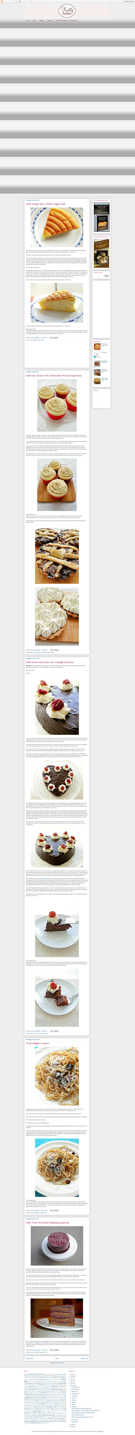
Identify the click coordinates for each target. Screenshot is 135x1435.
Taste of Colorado (42, 1418)
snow (56, 1415)
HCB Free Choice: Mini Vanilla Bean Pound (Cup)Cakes (53, 375)
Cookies (53, 1386)
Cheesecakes (29, 1383)
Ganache (42, 1033)
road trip (49, 1412)
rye (64, 1412)
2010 (72, 1424)
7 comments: (44, 1350)
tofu (58, 1418)
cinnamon (41, 1384)
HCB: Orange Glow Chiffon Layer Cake (45, 204)
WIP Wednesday (33, 1423)
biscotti (30, 1377)
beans (52, 1375)
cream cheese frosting (49, 1388)
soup (60, 1415)
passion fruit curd (45, 1405)
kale (65, 1395)
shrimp (29, 1415)
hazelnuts (31, 1395)
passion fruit (37, 1405)
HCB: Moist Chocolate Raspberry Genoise (47, 1222)
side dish (34, 1415)
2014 (72, 1379)
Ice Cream (60, 1395)
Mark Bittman (28, 1400)
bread (54, 1377)
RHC (43, 340)
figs (39, 1212)
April (73, 1404)
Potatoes (31, 1410)
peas (31, 1406)
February (74, 1419)
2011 (72, 1385)
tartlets (35, 1418)
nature (49, 1402)
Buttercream (33, 652)
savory (44, 1413)
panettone (26, 1405)
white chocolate (55, 1421)
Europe (49, 1391)
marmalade (35, 1400)
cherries (32, 1033)
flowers (36, 1392)
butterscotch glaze (52, 1379)
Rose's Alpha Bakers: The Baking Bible (66, 20)
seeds (53, 1413)
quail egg (59, 1410)
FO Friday (42, 1392)
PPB (36, 1410)
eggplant (39, 1391)
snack (39, 1415)
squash (44, 1416)
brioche (25, 1379)
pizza (41, 1408)
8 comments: (43, 337)
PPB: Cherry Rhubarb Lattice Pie (104, 345)
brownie (31, 1379)
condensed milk (39, 1386)
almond (32, 1212)
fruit (63, 1392)
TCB (49, 1418)
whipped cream (46, 1421)
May (73, 1402)
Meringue (49, 1400)
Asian (32, 1375)
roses (60, 1412)
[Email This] (50, 338)
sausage (39, 1413)
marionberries (63, 1399)
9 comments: (44, 1031)
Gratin (57, 1394)
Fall (58, 1391)
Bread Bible (62, 1377)
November (74, 1389)
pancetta (63, 1403)
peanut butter (63, 1405)
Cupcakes (39, 652)
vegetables (62, 1419)
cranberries (61, 1386)
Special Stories (29, 1416)
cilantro (35, 1384)
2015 (72, 1376)
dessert (53, 1389)
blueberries (43, 1377)
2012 (72, 1383)
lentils (44, 1399)
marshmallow (42, 1400)
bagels (42, 1375)
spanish (64, 1415)
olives (37, 1403)
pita (37, 1408)
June (73, 1400)
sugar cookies (63, 1416)
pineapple (26, 1408)
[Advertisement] (57, 354)
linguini (42, 1212)
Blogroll (42, 20)
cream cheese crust (37, 1388)
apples (64, 1374)
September (75, 1393)
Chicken (43, 1383)
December (74, 1387)
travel (33, 1419)
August (74, 1396)
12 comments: (44, 1210)
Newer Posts (29, 1358)
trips (41, 1419)
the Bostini (64, 255)
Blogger (101, 1431)
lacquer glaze (37, 1397)
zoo (41, 1423)
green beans (63, 1394)
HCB (36, 1395)
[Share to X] (54, 338)
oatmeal (27, 1403)
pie (63, 1407)
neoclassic (55, 1402)
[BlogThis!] (52, 338)
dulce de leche (32, 1391)
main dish (56, 1399)
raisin (45, 1212)
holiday (49, 1395)
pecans (42, 1406)
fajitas (54, 1391)
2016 (72, 1374)
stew (49, 1416)
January (74, 1422)
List (52, 1399)
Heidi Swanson (42, 1395)
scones (48, 1413)
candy (29, 1381)
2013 (72, 1381)
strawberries (55, 1416)
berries (25, 1377)
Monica (47, 807)
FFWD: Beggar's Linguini (37, 1043)
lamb (50, 1397)
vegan (56, 1419)
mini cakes (55, 1400)
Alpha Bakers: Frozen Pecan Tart (104, 371)
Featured (49, 20)
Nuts (65, 1402)
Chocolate (37, 1033)
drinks (25, 1391)
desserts (59, 1389)
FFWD (35, 1212)
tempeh (54, 1418)
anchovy (48, 1374)
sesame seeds (59, 1413)
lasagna (61, 1397)
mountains (62, 1400)
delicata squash (46, 1389)
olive (33, 1403)
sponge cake (38, 1416)
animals (53, 1374)
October (74, 1391)
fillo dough (30, 1392)
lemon (30, 1399)
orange (39, 340)
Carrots (48, 1381)
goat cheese (46, 1394)
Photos (58, 1406)
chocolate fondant (28, 1384)
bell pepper (62, 1375)
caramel (39, 1381)
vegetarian (27, 1421)
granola (52, 1394)
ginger (40, 1394)
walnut (33, 1421)
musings (44, 1402)
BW (58, 1379)
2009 (72, 1426)
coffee (60, 1384)
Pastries (56, 1405)
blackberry (36, 1377)
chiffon (35, 340)
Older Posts (84, 1358)
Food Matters (58, 1392)
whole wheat (63, 1421)
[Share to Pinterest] (57, 338)
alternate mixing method (43, 878)
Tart (31, 1418)
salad (25, 1413)
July (73, 1398)
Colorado (30, 1386)
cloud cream (48, 1384)
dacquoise (39, 1389)
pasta (52, 1405)
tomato (62, 1418)
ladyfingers (44, 1397)
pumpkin (53, 1410)
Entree (44, 1391)
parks (31, 1405)
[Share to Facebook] (55, 338)
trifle (37, 1419)
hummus (54, 1395)
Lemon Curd (37, 1399)
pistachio (32, 1408)
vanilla (52, 652)
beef (57, 1375)
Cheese (64, 1381)
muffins (32, 1402)
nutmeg (60, 1402)
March (73, 1406)
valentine (46, 1419)
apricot (27, 1375)
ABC (25, 1374)
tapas (27, 1418)
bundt (36, 1379)
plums (52, 1408)
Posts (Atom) (60, 1363)
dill (64, 1389)
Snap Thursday (47, 1415)
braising (49, 1377)
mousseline (26, 1402)
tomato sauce (27, 1419)
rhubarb (43, 1412)
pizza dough (46, 1408)
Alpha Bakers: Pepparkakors (104, 362)
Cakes (31, 340)
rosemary (55, 1412)
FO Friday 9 (104, 352)
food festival (50, 1392)
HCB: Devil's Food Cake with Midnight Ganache (50, 662)
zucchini (45, 1423)
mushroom (38, 1402)
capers (33, 1381)
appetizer (59, 1374)
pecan (35, 1407)
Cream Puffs (59, 1388)
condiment (46, 1386)
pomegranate (59, 1408)
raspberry (29, 1412)
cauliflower (54, 1381)
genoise (35, 1394)
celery (59, 1381)
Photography (49, 1407)
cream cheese (27, 1388)
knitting (28, 1397)
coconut (55, 1384)
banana (47, 1375)
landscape (55, 1397)
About (34, 20)
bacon (37, 1375)
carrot (44, 1381)
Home (27, 20)
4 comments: (44, 650)
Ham (27, 1395)
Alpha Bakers (39, 1374)
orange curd (49, 1403)
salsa (34, 1413)
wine (27, 1423)
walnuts (38, 1421)
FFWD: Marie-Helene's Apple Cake (104, 379)
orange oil (44, 652)
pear (27, 1406)
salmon (30, 1413)
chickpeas (49, 1383)
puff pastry (47, 1410)
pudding (41, 1410)
